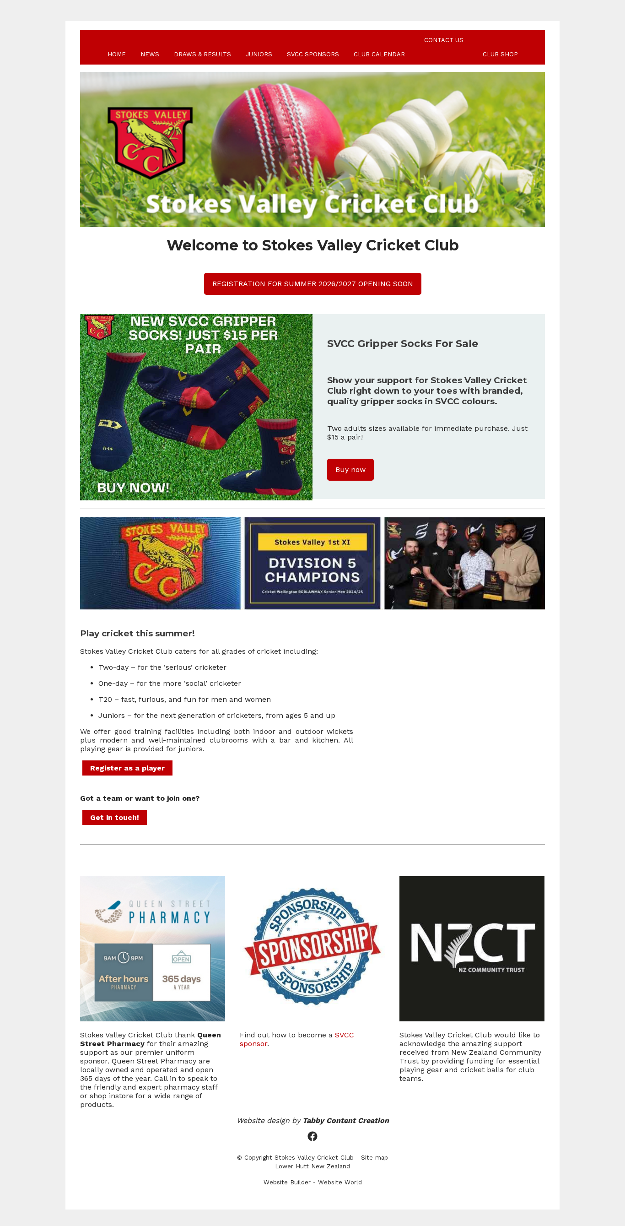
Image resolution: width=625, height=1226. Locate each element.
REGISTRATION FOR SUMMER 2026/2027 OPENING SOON (312, 283)
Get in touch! (114, 817)
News (149, 54)
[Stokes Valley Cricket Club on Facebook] (312, 1018)
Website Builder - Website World (313, 1182)
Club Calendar (379, 54)
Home (117, 54)
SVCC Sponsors (313, 54)
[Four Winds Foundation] (152, 1018)
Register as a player (127, 768)
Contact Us (443, 40)
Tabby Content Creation (345, 1120)
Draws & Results (202, 54)
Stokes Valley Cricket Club (314, 1157)
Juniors (259, 54)
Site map (374, 1157)
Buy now (350, 469)
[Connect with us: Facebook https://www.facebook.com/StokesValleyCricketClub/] (312, 1136)
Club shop (500, 54)
